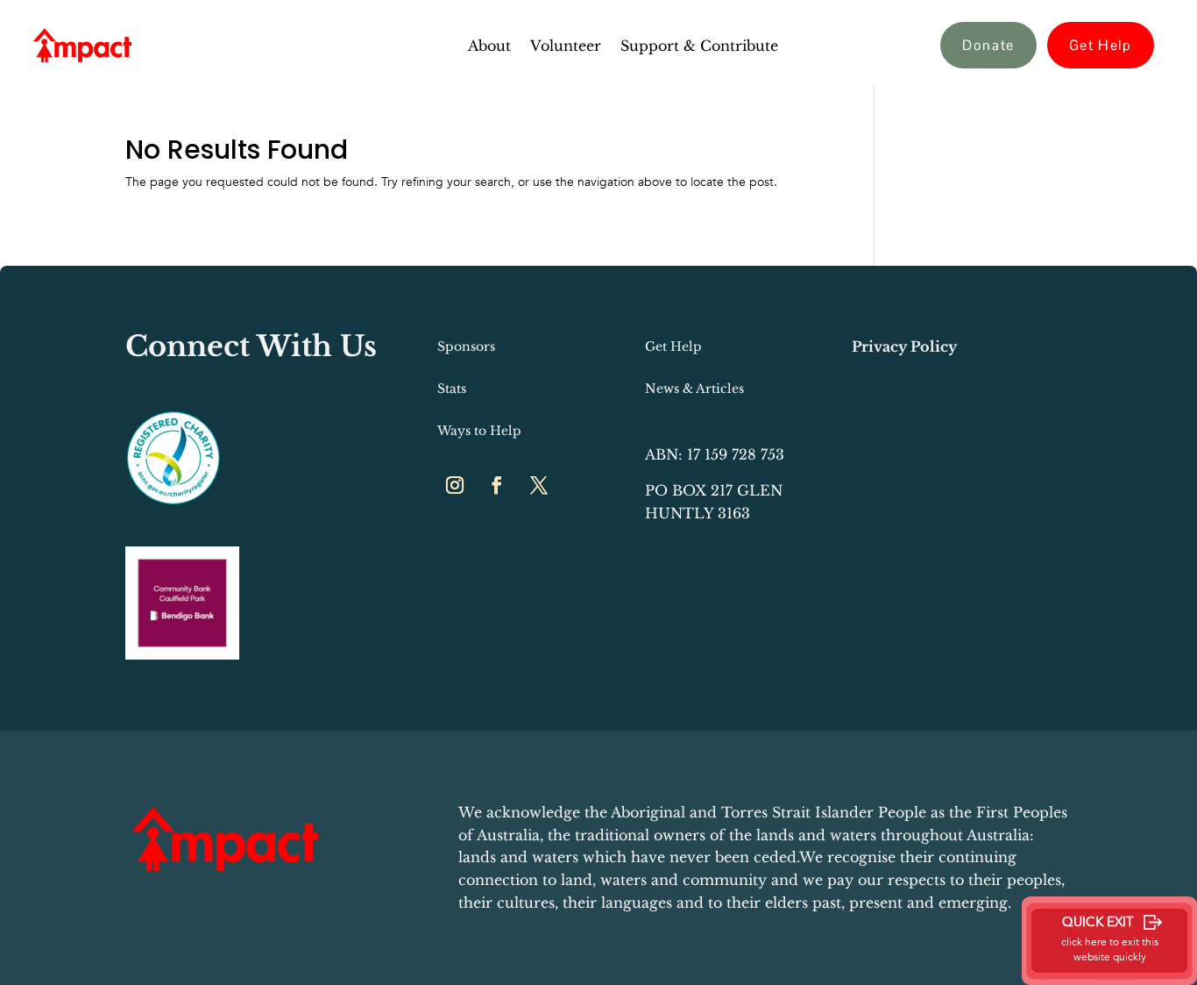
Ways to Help (479, 431)
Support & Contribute (699, 46)
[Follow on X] (538, 485)
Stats (451, 388)
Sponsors (466, 346)
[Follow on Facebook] (496, 485)
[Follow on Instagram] (454, 485)
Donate (988, 45)
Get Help (1100, 45)
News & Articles (694, 388)
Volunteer (565, 46)
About (489, 46)
